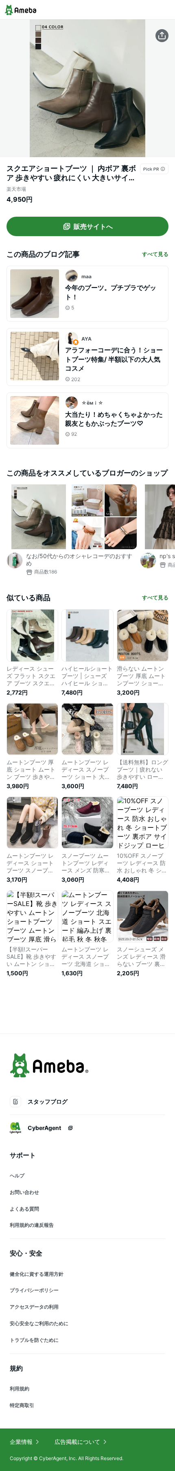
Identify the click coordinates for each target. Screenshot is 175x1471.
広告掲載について (77, 1441)
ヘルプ (17, 1176)
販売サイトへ (93, 226)
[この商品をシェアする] (161, 35)
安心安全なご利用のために (39, 1323)
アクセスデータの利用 (34, 1307)
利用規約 (19, 1389)
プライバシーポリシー (34, 1290)
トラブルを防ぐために (34, 1340)
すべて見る (155, 254)
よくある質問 (24, 1209)
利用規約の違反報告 (32, 1225)
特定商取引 (22, 1405)
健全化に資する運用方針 (36, 1274)
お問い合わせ (24, 1192)
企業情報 (21, 1441)
